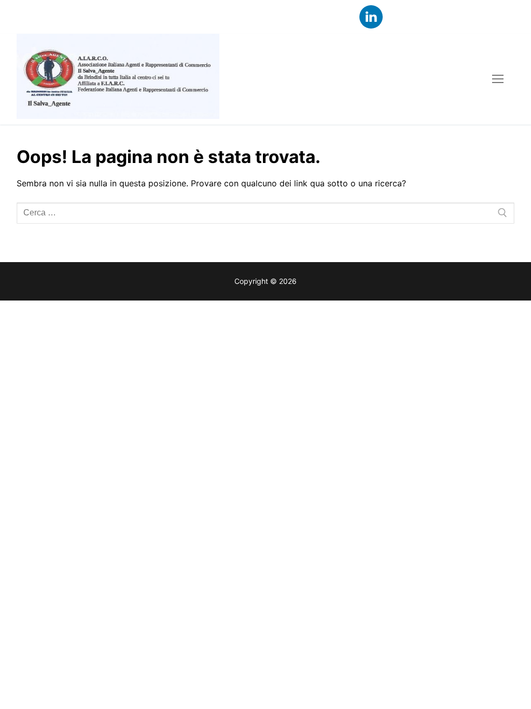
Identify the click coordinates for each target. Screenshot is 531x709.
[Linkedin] (371, 17)
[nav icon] (497, 79)
